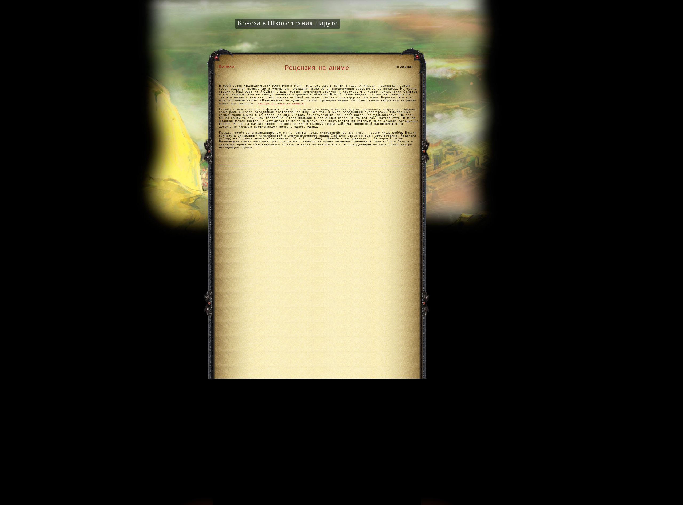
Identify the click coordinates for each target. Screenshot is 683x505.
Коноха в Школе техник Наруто (287, 23)
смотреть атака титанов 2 (281, 103)
